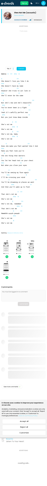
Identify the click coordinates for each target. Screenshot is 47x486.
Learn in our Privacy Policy (27, 416)
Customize (24, 432)
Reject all (24, 427)
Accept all (24, 421)
